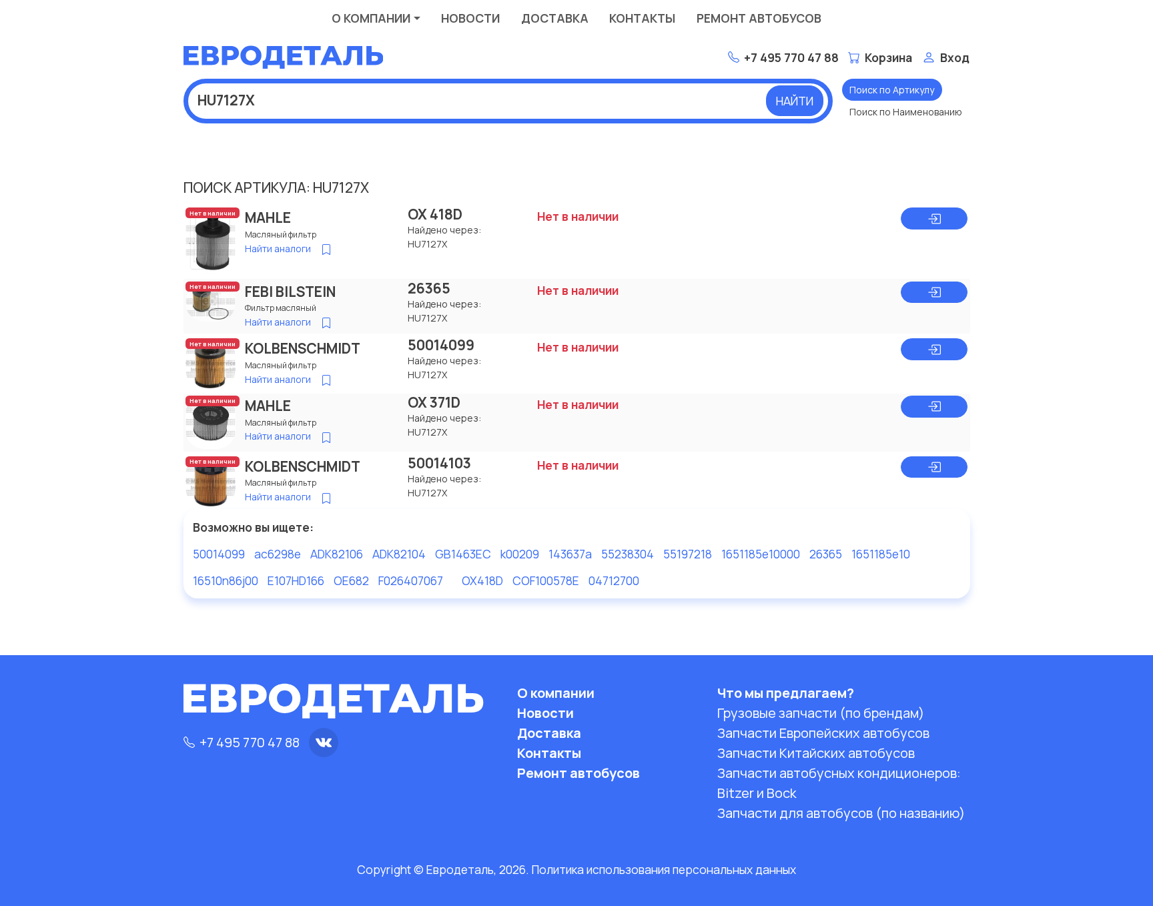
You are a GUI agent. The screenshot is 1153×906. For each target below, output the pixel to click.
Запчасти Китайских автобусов (816, 753)
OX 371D (434, 402)
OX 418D (435, 214)
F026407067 (410, 580)
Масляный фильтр (280, 234)
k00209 (519, 554)
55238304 (627, 554)
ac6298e (277, 554)
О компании (371, 18)
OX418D (482, 580)
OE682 (351, 580)
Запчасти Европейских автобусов (823, 733)
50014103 (439, 463)
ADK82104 (399, 554)
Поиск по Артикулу (891, 89)
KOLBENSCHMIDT (302, 348)
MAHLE (268, 217)
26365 (429, 288)
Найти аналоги (278, 248)
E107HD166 (296, 580)
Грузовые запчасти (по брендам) (820, 713)
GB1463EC (463, 554)
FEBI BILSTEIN (290, 291)
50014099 (441, 345)
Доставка (555, 18)
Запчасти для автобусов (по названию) (841, 813)
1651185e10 (880, 554)
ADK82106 (336, 554)
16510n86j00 (225, 580)
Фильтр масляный (280, 308)
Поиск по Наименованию (905, 111)
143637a (570, 554)
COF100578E (545, 580)
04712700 (614, 580)
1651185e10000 (760, 554)
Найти (794, 101)
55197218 (687, 554)
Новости (470, 18)
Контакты (642, 18)
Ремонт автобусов (759, 18)
